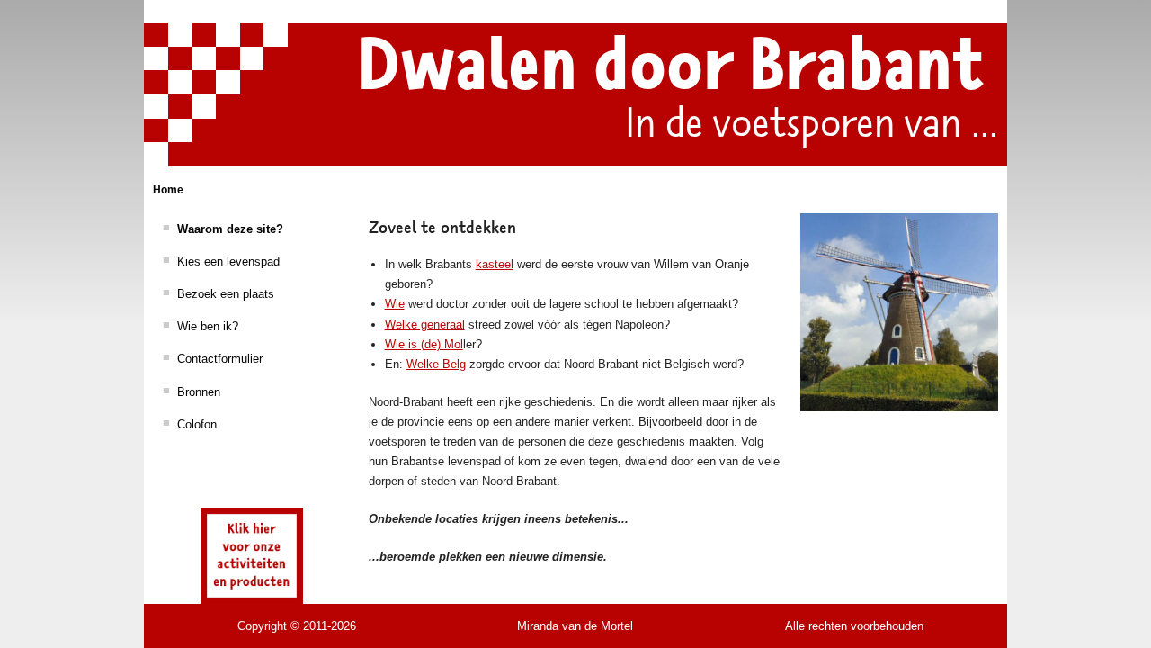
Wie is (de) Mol (424, 344)
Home (168, 190)
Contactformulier (220, 358)
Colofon (197, 424)
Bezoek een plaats (225, 294)
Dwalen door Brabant (670, 65)
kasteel (494, 264)
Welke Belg (436, 364)
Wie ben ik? (207, 326)
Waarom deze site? (230, 229)
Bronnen (198, 392)
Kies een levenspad (228, 261)
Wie (395, 303)
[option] (899, 312)
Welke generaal (425, 324)
